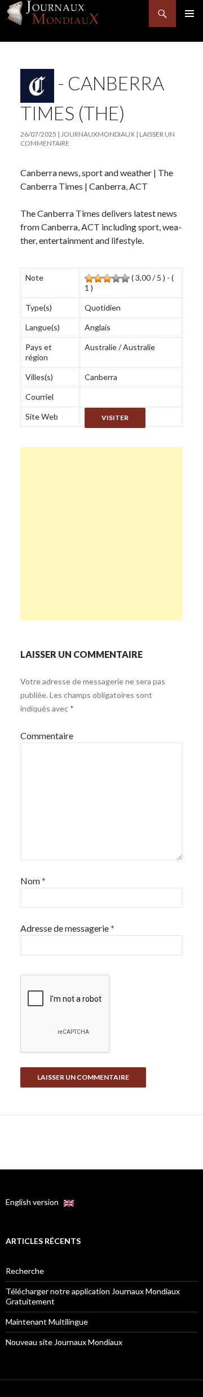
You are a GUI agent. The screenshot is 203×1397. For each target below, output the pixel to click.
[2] (98, 278)
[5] (125, 278)
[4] (116, 278)
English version (35, 1202)
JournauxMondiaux (98, 134)
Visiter (115, 417)
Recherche (25, 1271)
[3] (107, 278)
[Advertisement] (101, 534)
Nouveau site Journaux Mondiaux (64, 1342)
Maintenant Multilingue (47, 1321)
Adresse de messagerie (67, 928)
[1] (89, 278)
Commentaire (46, 735)
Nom (33, 880)
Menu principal (189, 13)
